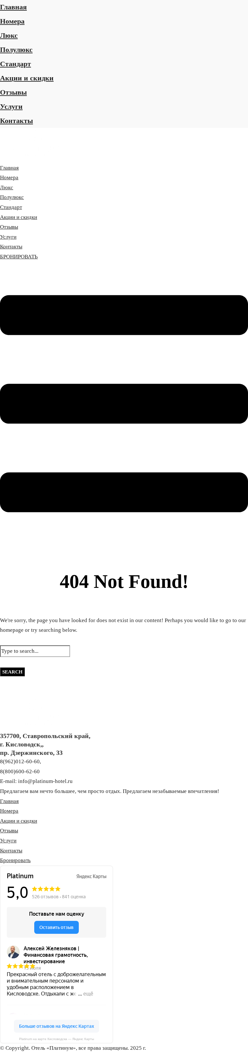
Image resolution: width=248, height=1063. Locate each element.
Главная (13, 7)
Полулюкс (16, 50)
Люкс (9, 35)
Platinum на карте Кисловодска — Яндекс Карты (56, 1039)
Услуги (11, 106)
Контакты (16, 121)
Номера (12, 21)
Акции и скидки (27, 78)
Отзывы (13, 92)
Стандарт (15, 64)
